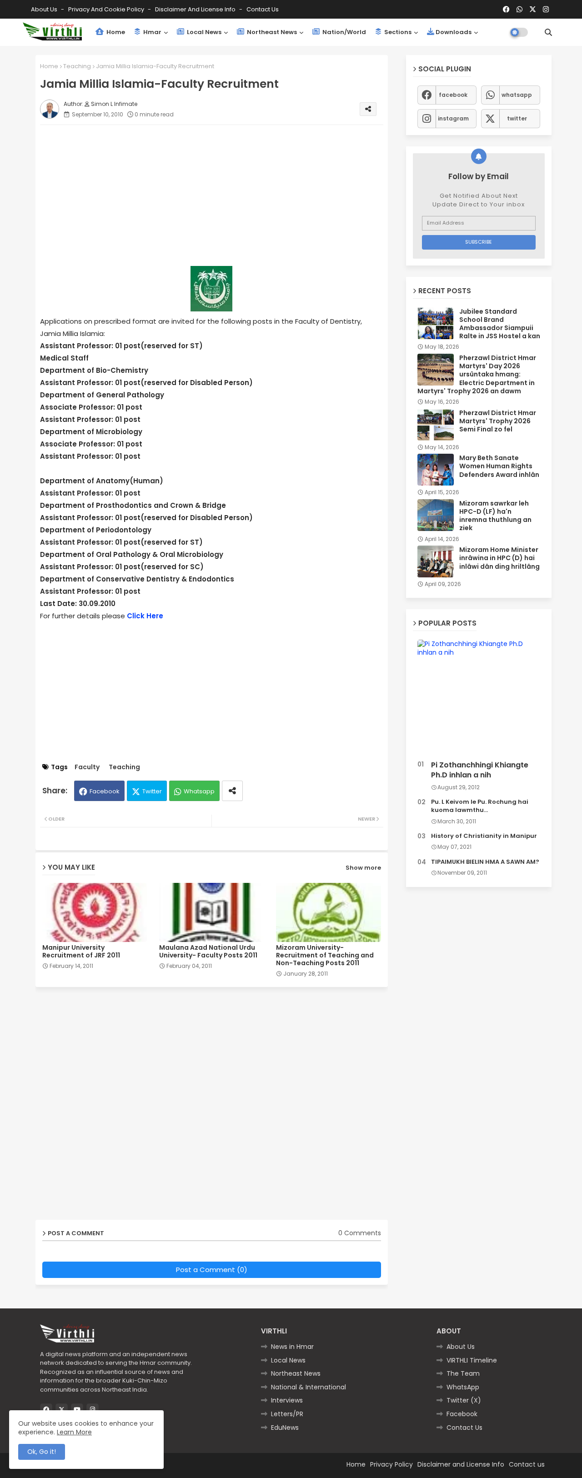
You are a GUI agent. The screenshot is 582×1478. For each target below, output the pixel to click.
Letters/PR (287, 1413)
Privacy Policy (391, 1464)
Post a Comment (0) (211, 1269)
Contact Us (464, 1427)
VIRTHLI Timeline (472, 1360)
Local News (203, 32)
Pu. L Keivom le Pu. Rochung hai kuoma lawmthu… (479, 806)
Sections (397, 32)
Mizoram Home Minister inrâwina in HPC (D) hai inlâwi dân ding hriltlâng (499, 558)
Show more (363, 867)
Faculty (87, 767)
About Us (45, 9)
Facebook (105, 791)
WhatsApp (463, 1387)
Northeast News (271, 32)
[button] (548, 32)
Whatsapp (199, 791)
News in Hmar (292, 1346)
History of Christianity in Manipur (484, 836)
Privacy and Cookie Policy (107, 9)
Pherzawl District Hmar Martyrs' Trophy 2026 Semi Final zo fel (497, 421)
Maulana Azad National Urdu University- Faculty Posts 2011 (208, 951)
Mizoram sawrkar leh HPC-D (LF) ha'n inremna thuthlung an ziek (495, 515)
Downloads (454, 32)
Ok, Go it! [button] (41, 1451)
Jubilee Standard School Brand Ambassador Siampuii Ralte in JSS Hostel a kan (499, 324)
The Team (463, 1373)
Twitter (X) (464, 1400)
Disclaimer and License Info (196, 9)
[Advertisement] (220, 195)
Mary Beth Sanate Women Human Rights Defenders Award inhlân (499, 466)
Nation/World (343, 32)
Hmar (151, 32)
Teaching (77, 66)
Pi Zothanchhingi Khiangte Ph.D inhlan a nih (479, 770)
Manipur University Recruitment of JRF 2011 (81, 951)
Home (115, 32)
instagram (453, 118)
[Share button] (232, 791)
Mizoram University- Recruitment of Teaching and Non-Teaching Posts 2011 (325, 955)
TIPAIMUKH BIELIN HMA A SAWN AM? (485, 862)
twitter (517, 118)
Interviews (287, 1400)
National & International (308, 1387)
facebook (453, 95)
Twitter (152, 791)
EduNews (285, 1427)
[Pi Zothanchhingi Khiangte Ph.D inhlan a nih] (478, 698)
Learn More (74, 1432)
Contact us (262, 9)
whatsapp (517, 95)
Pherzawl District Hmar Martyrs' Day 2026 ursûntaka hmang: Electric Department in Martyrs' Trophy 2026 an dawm (476, 374)
